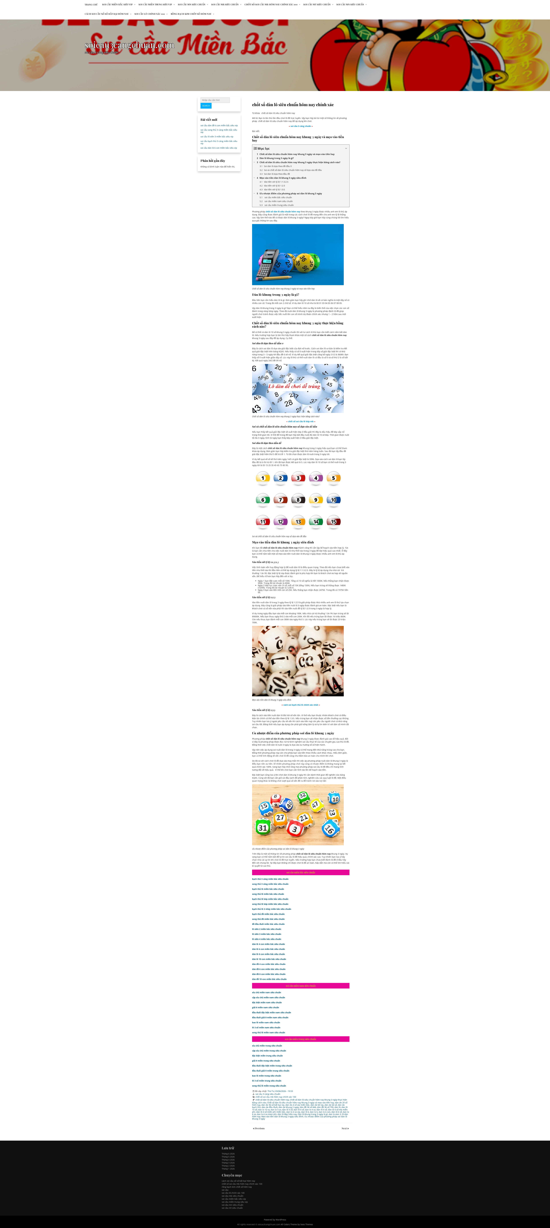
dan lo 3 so (276, 1109)
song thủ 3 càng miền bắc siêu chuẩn (270, 884)
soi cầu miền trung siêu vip (155, 4)
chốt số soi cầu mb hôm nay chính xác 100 (270, 4)
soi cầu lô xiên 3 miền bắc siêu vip (217, 136)
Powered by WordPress (275, 1219)
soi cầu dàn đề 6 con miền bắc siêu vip (219, 125)
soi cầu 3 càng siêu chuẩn (268, 1094)
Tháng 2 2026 (228, 1165)
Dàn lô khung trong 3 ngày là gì (313, 1114)
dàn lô (337, 1107)
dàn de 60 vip (317, 1105)
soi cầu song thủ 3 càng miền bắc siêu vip (219, 130)
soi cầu (225, 1190)
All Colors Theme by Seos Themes (297, 1224)
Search (206, 105)
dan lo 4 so (310, 1109)
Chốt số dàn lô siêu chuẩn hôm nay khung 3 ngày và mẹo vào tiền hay (300, 1102)
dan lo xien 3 (335, 1114)
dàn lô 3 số (287, 1109)
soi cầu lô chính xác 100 (149, 13)
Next (344, 1128)
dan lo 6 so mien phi (267, 1114)
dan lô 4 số (299, 1109)
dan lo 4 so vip (293, 1112)
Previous (260, 1128)
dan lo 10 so (264, 1109)
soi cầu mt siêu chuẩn (317, 4)
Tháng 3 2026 (228, 1162)
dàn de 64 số (331, 1105)
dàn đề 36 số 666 (308, 1107)
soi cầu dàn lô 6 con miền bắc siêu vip (219, 148)
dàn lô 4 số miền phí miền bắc (270, 1112)
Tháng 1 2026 (228, 1168)
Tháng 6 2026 (228, 1153)
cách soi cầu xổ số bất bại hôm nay (107, 13)
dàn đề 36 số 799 (325, 1107)
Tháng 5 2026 (228, 1156)
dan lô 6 (305, 1112)
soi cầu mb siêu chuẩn (225, 4)
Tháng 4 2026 (228, 1159)
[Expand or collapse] (346, 148)
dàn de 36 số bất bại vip (272, 1105)
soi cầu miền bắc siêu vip (117, 4)
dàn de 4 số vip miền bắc (297, 1105)
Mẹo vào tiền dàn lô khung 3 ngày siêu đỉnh (282, 1116)
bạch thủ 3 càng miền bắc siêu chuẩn (270, 879)
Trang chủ (91, 4)
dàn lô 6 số (336, 1112)
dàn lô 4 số (322, 1109)
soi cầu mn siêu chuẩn (191, 4)
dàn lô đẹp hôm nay (287, 1114)
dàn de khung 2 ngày (289, 1107)
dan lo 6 (314, 1112)
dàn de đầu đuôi (270, 1107)
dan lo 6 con (324, 1112)
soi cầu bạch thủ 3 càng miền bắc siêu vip (219, 142)
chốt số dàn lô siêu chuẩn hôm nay (272, 1099)
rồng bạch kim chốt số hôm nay (191, 13)
